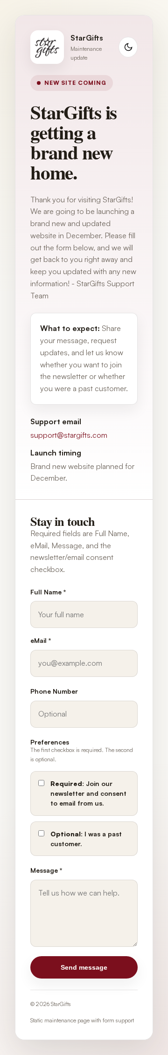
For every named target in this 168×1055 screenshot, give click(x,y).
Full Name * (48, 592)
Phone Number (54, 691)
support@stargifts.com (68, 435)
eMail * (40, 640)
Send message (84, 967)
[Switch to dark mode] (128, 47)
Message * (46, 870)
